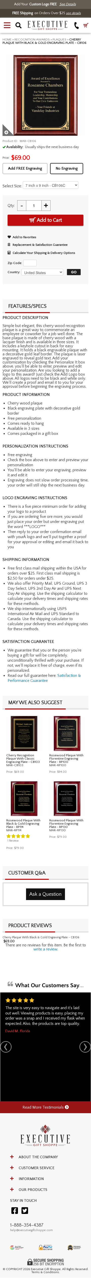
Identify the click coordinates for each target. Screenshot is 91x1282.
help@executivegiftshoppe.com (31, 1230)
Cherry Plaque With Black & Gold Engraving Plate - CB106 (41, 937)
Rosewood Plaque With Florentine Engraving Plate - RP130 (66, 824)
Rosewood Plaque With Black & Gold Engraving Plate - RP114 (23, 824)
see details (73, 13)
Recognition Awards (32, 39)
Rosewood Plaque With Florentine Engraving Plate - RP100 (66, 759)
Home (7, 39)
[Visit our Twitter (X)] (24, 1211)
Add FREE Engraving (25, 168)
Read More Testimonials (43, 1107)
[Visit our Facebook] (14, 1211)
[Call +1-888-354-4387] (77, 25)
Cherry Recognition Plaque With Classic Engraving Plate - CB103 (23, 759)
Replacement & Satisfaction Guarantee (40, 245)
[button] (7, 25)
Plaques (59, 39)
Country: (14, 272)
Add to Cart (49, 220)
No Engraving (67, 168)
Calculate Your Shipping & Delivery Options (44, 253)
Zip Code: (15, 263)
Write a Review (45, 949)
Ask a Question (45, 894)
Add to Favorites (24, 237)
